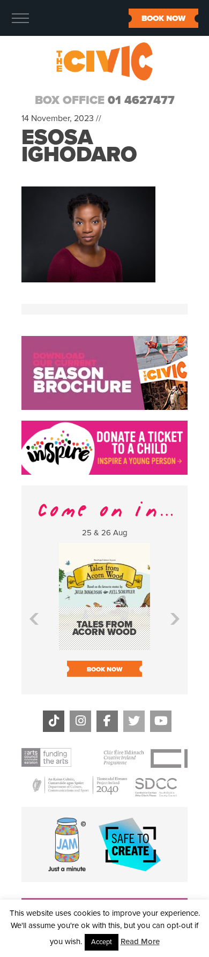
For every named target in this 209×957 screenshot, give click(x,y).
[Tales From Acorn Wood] (104, 644)
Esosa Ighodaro (79, 145)
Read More (140, 941)
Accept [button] (101, 942)
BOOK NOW (163, 18)
